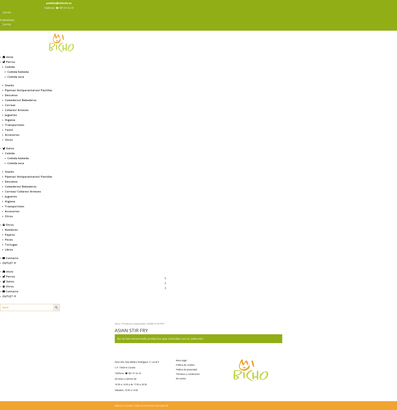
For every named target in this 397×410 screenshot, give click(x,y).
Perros (10, 62)
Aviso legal (181, 360)
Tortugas (11, 244)
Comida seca (15, 77)
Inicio (117, 323)
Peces (9, 239)
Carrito (6, 12)
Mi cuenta (181, 378)
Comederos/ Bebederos (21, 100)
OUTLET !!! (9, 263)
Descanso (11, 95)
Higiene (10, 120)
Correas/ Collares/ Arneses (23, 191)
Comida (10, 67)
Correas (10, 105)
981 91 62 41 (66, 8)
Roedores (11, 229)
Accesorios (12, 135)
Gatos (9, 148)
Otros (9, 140)
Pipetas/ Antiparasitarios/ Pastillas (28, 90)
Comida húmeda (18, 72)
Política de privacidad (186, 369)
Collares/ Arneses (17, 110)
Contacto (11, 258)
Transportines (14, 125)
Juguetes (11, 115)
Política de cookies (185, 364)
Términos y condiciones (188, 374)
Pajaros (10, 234)
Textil (9, 130)
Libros (9, 249)
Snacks (9, 85)
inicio (9, 57)
